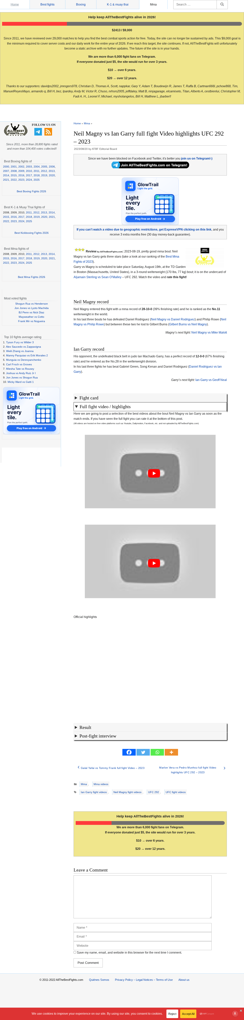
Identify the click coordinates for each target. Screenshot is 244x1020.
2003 (29, 166)
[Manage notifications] (235, 1013)
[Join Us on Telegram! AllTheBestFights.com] (150, 167)
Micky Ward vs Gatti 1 (21, 381)
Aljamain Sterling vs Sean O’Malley (97, 277)
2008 (14, 170)
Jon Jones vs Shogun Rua (22, 377)
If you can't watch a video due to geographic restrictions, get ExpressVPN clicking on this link (144, 229)
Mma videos (101, 784)
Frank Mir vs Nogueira (31, 321)
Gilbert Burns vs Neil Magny (188, 324)
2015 (14, 175)
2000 (6, 166)
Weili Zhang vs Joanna (20, 351)
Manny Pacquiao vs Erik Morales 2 (27, 355)
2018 (37, 175)
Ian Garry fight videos (94, 792)
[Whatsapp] (157, 752)
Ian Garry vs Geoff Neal (211, 380)
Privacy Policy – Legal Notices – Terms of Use (144, 979)
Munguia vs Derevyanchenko (23, 359)
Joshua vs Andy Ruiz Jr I (21, 373)
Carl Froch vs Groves (19, 364)
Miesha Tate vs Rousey (20, 368)
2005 (44, 166)
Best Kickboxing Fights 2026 (31, 232)
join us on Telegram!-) (196, 158)
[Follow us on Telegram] (38, 134)
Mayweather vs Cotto (31, 316)
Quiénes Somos (99, 979)
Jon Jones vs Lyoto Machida (31, 308)
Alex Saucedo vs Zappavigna (23, 346)
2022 (14, 179)
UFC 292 (153, 792)
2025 (37, 179)
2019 (44, 175)
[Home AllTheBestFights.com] (16, 134)
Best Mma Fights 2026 (31, 277)
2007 (6, 170)
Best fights (47, 4)
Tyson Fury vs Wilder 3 (20, 342)
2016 (21, 175)
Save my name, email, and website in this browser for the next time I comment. (129, 952)
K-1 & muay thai (117, 4)
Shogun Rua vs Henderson (31, 303)
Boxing (81, 4)
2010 (29, 170)
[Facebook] (129, 752)
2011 (36, 170)
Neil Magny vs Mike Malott (209, 332)
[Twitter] (143, 752)
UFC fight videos (176, 792)
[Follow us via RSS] (48, 134)
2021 (6, 179)
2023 (21, 179)
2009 (21, 170)
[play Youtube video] (154, 473)
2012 (44, 170)
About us (183, 979)
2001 (14, 166)
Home (15, 4)
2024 (29, 179)
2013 (52, 170)
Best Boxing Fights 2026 (31, 191)
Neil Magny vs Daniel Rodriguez (173, 319)
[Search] (222, 4)
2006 (52, 166)
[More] (171, 752)
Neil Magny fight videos (127, 792)
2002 (21, 166)
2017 (29, 175)
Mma (153, 4)
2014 (6, 175)
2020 (52, 175)
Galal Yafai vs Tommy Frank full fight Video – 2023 (112, 767)
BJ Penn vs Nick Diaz (31, 312)
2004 (37, 166)
